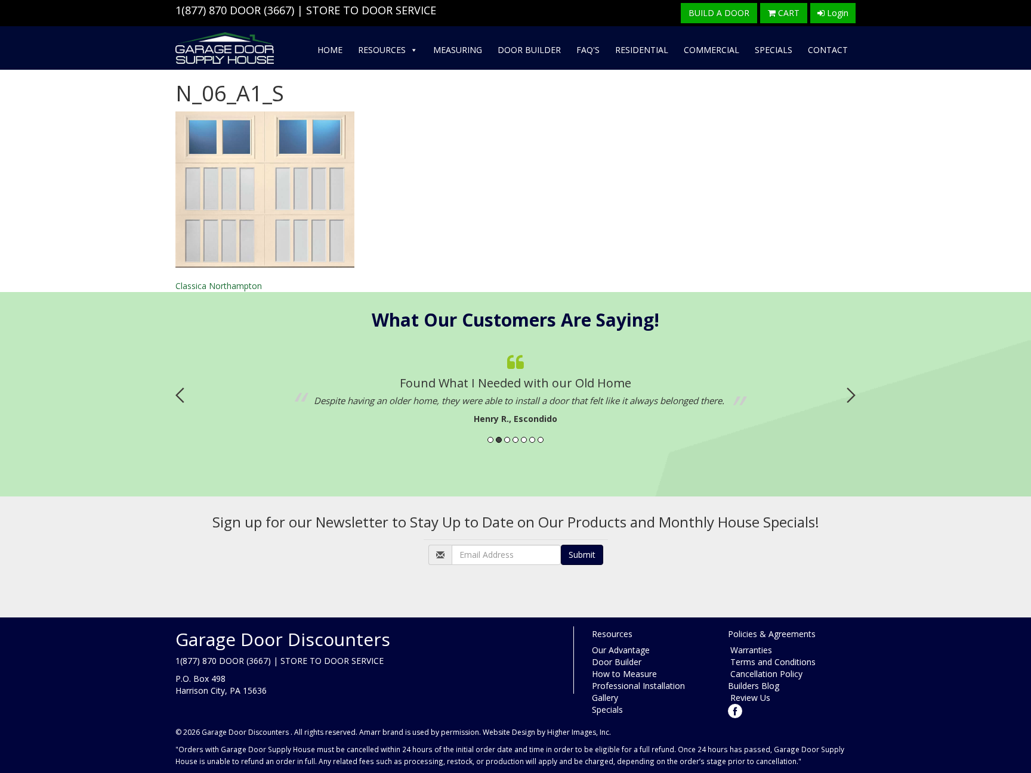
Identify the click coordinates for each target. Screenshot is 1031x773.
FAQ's (588, 49)
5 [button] (524, 440)
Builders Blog (753, 685)
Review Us (749, 697)
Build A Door (719, 12)
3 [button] (507, 440)
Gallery (605, 697)
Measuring (457, 49)
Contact (828, 49)
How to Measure (624, 673)
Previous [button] (179, 395)
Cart (788, 12)
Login (836, 12)
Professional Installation (638, 685)
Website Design (509, 732)
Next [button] (851, 395)
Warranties (750, 650)
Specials (773, 49)
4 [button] (515, 440)
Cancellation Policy (765, 673)
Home (329, 49)
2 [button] (499, 440)
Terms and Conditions (772, 662)
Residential (641, 49)
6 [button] (532, 440)
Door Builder (529, 49)
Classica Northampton (218, 285)
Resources (382, 49)
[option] (515, 386)
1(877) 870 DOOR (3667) (234, 10)
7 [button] (541, 440)
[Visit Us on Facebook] (735, 710)
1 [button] (490, 440)
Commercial (711, 49)
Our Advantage (621, 650)
